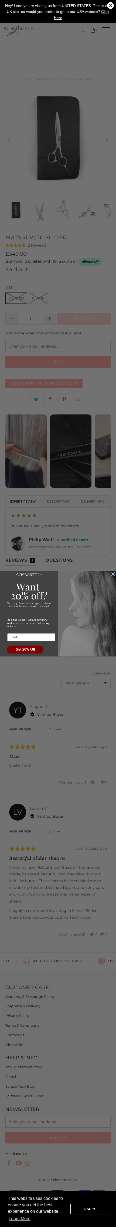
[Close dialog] (113, 574)
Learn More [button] (19, 1218)
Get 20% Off (25, 649)
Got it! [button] (89, 1209)
